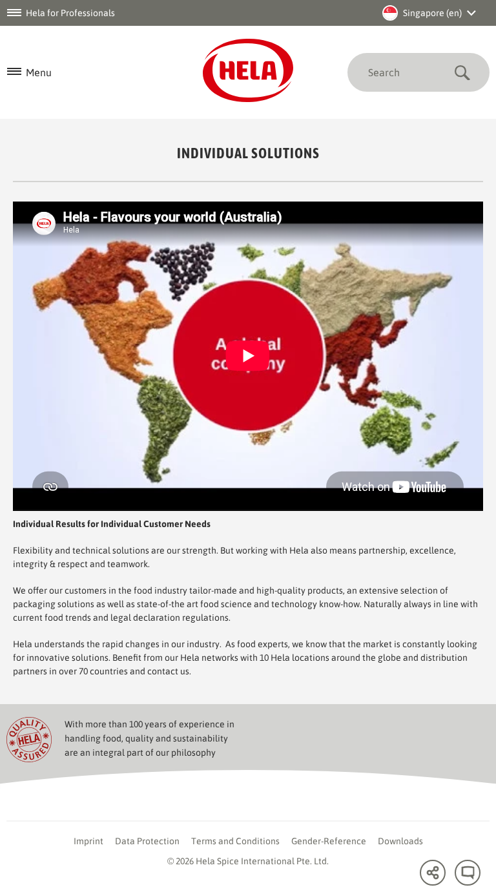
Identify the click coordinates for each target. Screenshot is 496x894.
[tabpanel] (248, 356)
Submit (462, 72)
